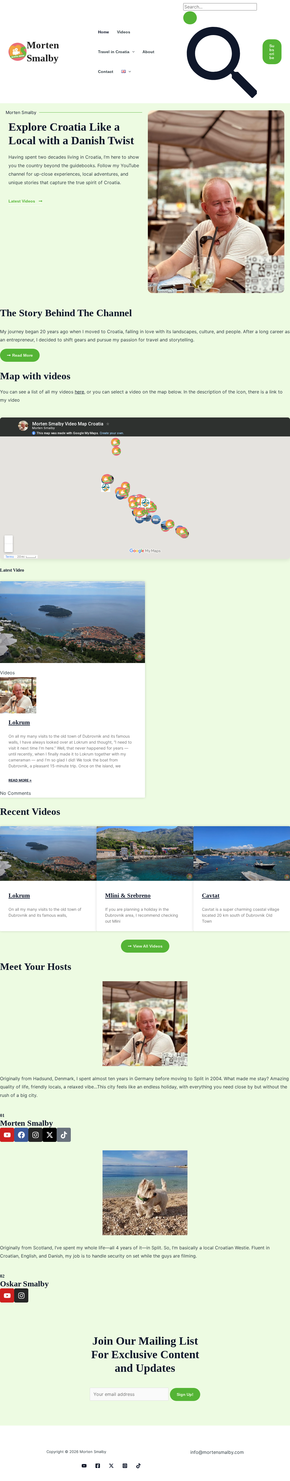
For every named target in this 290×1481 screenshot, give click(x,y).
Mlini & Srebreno (128, 895)
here (79, 392)
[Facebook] (97, 1465)
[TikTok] (138, 1465)
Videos (123, 32)
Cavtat (210, 895)
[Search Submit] (190, 17)
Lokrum (19, 722)
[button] (132, 52)
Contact (105, 71)
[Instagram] (124, 1465)
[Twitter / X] (111, 1465)
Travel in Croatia (113, 51)
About (148, 51)
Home (103, 32)
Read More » (20, 780)
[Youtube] (84, 1465)
